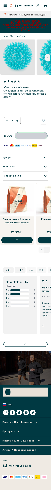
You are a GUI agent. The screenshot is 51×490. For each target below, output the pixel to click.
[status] (12, 120)
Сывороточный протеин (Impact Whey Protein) (17, 221)
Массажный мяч (17, 36)
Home (5, 36)
